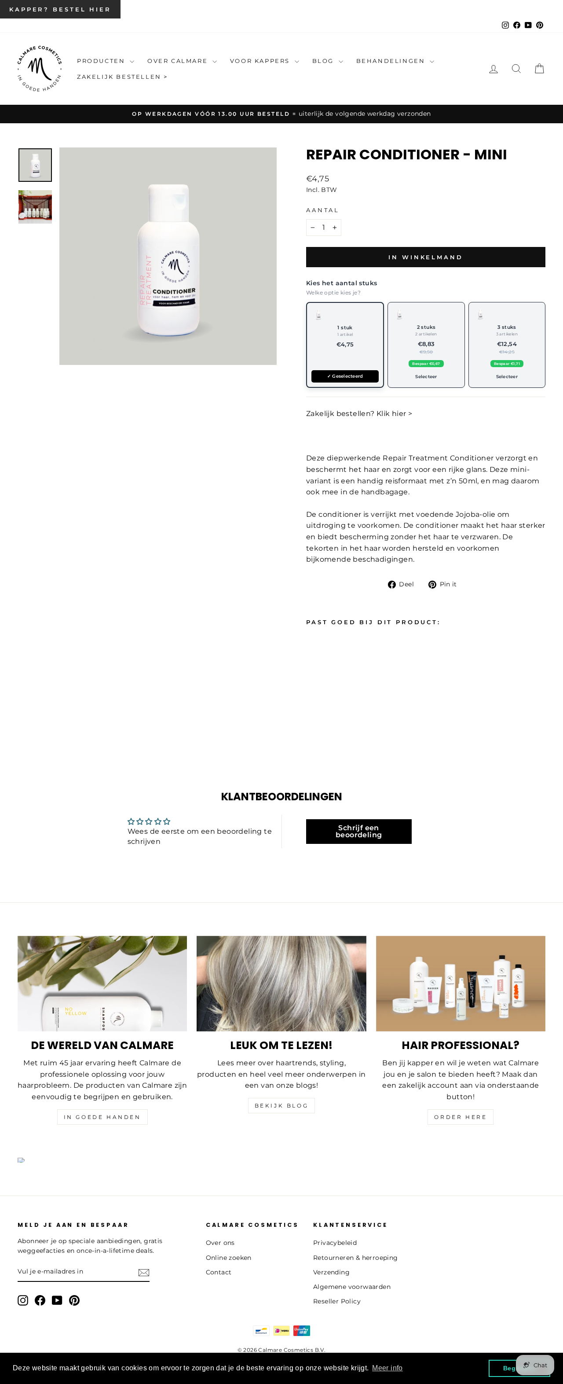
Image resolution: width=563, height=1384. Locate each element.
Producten (102, 60)
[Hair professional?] (460, 983)
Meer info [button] (387, 1368)
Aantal (323, 210)
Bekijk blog (282, 1105)
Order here (460, 1117)
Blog (324, 60)
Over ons (220, 1242)
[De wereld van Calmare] (102, 983)
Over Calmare (178, 60)
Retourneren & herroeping (355, 1257)
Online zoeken (229, 1257)
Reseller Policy (337, 1301)
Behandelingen (392, 60)
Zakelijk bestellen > (122, 76)
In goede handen (102, 1117)
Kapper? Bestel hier (60, 9)
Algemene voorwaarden (352, 1286)
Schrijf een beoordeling (359, 831)
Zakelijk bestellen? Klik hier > (359, 413)
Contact (219, 1272)
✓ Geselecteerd (345, 376)
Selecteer (426, 376)
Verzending (331, 1272)
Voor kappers (261, 60)
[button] (345, 345)
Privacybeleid (335, 1242)
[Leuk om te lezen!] (281, 983)
